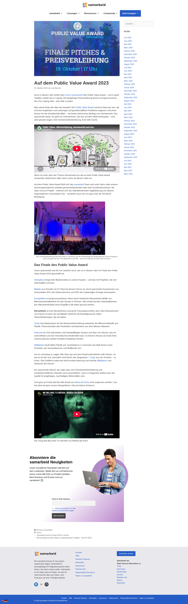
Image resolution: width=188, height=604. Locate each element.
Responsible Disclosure (85, 572)
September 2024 (130, 97)
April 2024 (128, 114)
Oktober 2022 (129, 154)
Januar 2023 (129, 147)
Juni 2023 (128, 137)
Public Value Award (85, 107)
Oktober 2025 (129, 58)
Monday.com (122, 577)
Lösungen (72, 13)
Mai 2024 (127, 111)
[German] (5, 601)
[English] (3, 601)
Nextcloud (121, 569)
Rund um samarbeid (44, 530)
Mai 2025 (127, 74)
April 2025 (128, 77)
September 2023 (130, 131)
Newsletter (80, 562)
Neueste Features (83, 559)
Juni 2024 (128, 107)
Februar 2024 (129, 121)
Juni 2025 (128, 71)
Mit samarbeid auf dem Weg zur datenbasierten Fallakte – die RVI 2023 (64, 538)
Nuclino (120, 575)
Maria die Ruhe (82, 382)
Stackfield (121, 583)
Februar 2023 (129, 144)
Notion (119, 580)
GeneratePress (62, 600)
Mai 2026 (127, 44)
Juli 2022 (127, 161)
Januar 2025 (129, 88)
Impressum (80, 566)
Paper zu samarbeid (84, 576)
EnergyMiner (40, 298)
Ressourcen (90, 13)
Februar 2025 (129, 84)
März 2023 (128, 141)
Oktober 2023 (129, 127)
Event (39, 533)
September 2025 (130, 61)
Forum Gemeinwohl (74, 95)
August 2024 (129, 101)
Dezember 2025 (130, 54)
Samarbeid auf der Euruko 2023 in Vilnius (53, 535)
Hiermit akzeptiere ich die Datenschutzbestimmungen (64, 509)
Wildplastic (39, 345)
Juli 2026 (127, 38)
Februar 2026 (129, 51)
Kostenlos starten (126, 554)
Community (109, 13)
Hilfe (77, 556)
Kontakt (79, 552)
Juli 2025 (127, 68)
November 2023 (130, 124)
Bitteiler (37, 289)
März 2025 (128, 81)
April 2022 (128, 171)
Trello (119, 566)
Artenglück (39, 280)
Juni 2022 (128, 164)
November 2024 (130, 91)
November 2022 (130, 151)
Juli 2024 (127, 104)
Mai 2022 (127, 167)
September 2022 (130, 157)
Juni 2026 (128, 41)
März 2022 (128, 174)
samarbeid (54, 13)
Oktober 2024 (129, 94)
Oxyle (37, 323)
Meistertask (121, 572)
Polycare (38, 332)
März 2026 (128, 48)
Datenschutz (81, 569)
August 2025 (129, 64)
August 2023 (129, 134)
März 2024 (128, 117)
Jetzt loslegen (129, 13)
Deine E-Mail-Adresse (61, 499)
